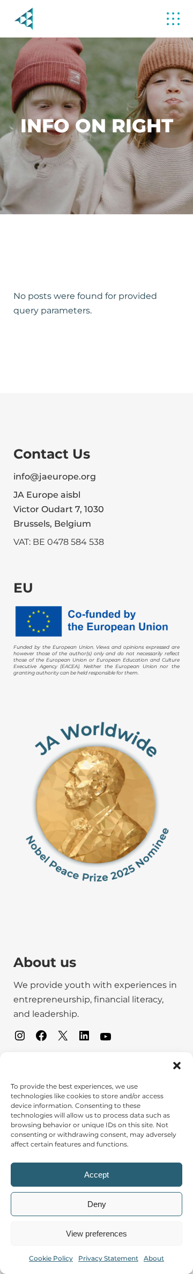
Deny (96, 1204)
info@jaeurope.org (54, 476)
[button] (177, 1065)
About (154, 1258)
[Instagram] (19, 1039)
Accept (96, 1174)
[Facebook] (41, 1039)
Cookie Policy (51, 1258)
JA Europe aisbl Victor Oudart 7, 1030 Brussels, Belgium (58, 509)
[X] (62, 1039)
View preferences (96, 1233)
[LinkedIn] (84, 1039)
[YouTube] (105, 1040)
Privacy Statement (108, 1258)
